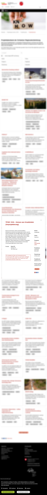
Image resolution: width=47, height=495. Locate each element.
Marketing (21, 488)
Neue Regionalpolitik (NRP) (37, 243)
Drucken (37, 269)
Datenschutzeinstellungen (5, 478)
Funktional (13, 488)
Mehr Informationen (5, 485)
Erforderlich (5, 488)
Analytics (28, 488)
